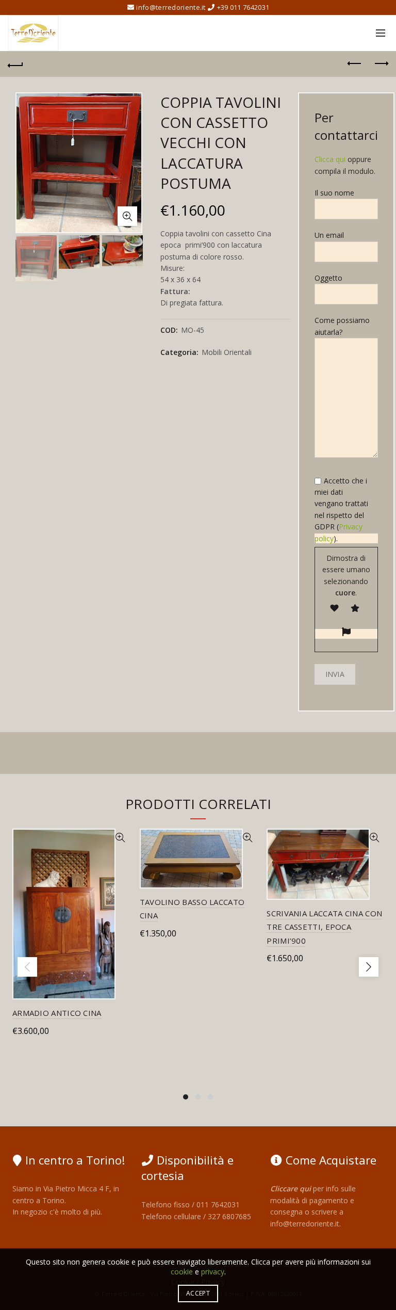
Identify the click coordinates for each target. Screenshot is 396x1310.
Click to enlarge (127, 216)
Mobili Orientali (227, 352)
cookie (182, 1271)
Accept (198, 1293)
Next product (380, 64)
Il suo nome (334, 193)
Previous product (355, 64)
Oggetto (328, 278)
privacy (212, 1271)
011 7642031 (218, 1204)
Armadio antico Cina (57, 1013)
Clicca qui (330, 159)
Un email (329, 235)
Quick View (120, 838)
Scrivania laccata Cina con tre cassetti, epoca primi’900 (324, 927)
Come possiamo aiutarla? (342, 325)
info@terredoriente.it (304, 1223)
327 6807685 (229, 1216)
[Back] (15, 64)
